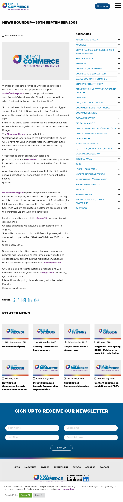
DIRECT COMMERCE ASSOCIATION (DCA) (96, 128)
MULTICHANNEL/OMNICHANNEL (92, 179)
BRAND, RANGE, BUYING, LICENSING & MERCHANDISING (95, 52)
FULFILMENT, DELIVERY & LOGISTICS (94, 149)
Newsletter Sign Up (13, 347)
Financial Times (16, 134)
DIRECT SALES (83, 139)
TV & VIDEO (81, 208)
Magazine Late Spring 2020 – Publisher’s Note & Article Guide (107, 350)
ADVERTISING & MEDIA (87, 40)
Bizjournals (47, 273)
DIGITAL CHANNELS (85, 123)
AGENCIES (81, 45)
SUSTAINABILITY (84, 195)
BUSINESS (81, 64)
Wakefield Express (13, 93)
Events (77, 467)
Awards (45, 467)
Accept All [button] (25, 495)
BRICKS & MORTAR (85, 59)
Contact (104, 467)
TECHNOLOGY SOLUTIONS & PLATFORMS (90, 201)
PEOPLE (80, 189)
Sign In (104, 6)
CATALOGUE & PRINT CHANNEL (91, 79)
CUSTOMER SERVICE (86, 113)
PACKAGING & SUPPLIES (88, 184)
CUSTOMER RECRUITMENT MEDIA (93, 108)
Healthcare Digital (13, 193)
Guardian (31, 159)
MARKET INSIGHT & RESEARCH (91, 174)
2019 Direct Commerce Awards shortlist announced (14, 386)
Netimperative (52, 263)
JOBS (78, 164)
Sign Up (61, 448)
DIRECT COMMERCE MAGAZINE (91, 133)
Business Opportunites (89, 69)
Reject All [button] (38, 495)
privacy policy (66, 489)
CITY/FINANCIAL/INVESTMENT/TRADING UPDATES (96, 91)
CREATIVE (81, 98)
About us (90, 467)
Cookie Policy (11, 495)
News (17, 467)
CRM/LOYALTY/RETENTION (89, 103)
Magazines (30, 467)
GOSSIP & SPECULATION (88, 154)
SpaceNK (41, 218)
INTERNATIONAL (84, 159)
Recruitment (61, 467)
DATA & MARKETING (85, 118)
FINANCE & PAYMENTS (87, 144)
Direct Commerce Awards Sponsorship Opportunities (45, 386)
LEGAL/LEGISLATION (86, 169)
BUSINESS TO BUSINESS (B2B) (91, 74)
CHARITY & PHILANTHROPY (89, 84)
